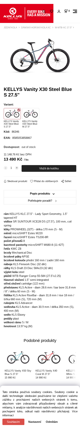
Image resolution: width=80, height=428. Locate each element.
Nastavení (34, 421)
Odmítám (52, 421)
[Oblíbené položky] (51, 11)
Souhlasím (13, 421)
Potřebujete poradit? (40, 200)
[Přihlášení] (58, 11)
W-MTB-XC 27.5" (63, 27)
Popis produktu (40, 193)
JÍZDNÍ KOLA (11, 27)
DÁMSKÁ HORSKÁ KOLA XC (36, 27)
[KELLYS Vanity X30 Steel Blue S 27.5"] (40, 56)
